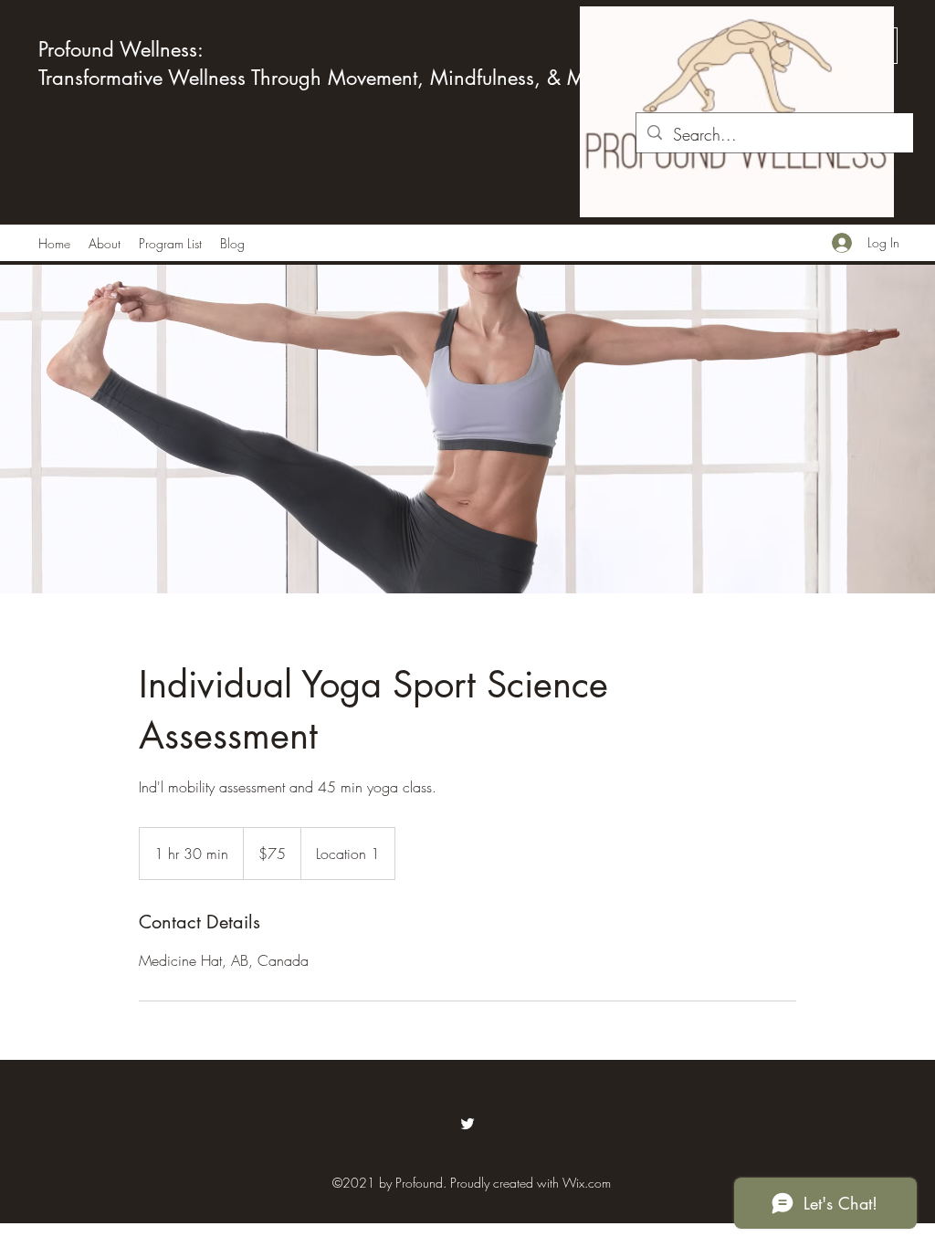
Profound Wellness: (121, 49)
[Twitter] (467, 1124)
